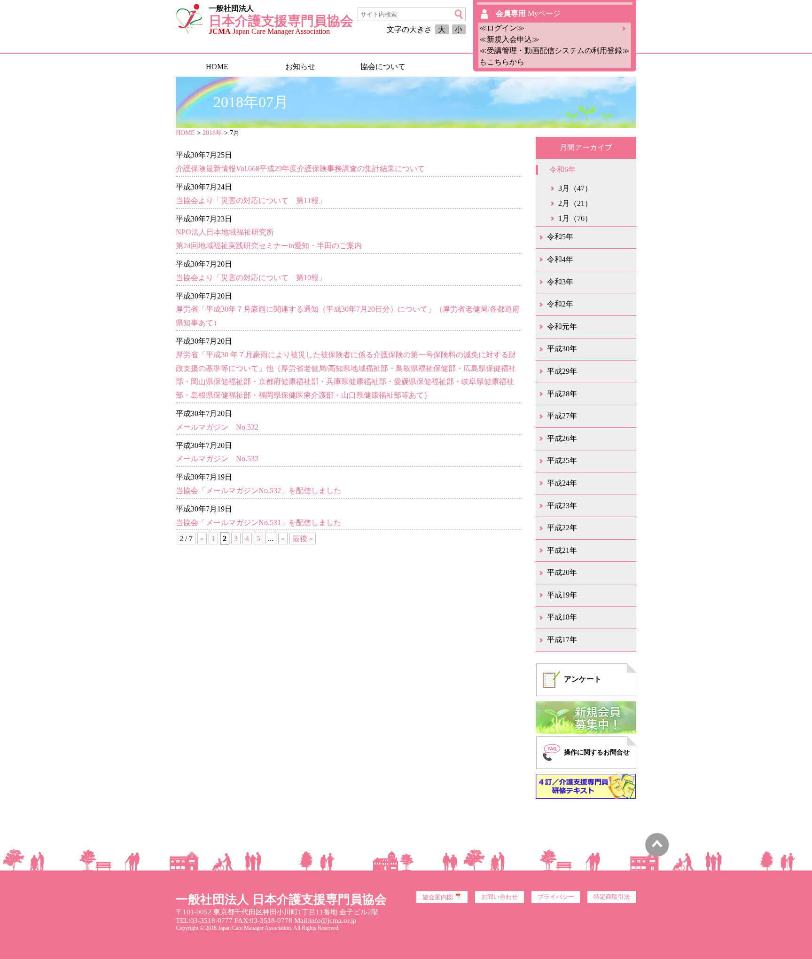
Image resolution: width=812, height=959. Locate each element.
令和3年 (560, 282)
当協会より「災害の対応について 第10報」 (251, 278)
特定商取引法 (611, 897)
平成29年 (562, 371)
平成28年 (562, 394)
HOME (217, 67)
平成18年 (562, 617)
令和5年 (560, 237)
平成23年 (562, 506)
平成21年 (562, 550)
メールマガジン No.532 (217, 427)
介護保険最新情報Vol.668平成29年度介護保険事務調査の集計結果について (300, 169)
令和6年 (562, 169)
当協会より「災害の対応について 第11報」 (251, 200)
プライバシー (556, 897)
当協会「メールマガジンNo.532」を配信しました (258, 491)
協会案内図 (437, 897)
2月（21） (575, 203)
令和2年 (560, 304)
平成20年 (562, 572)
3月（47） (575, 188)
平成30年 (562, 349)
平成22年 (562, 528)
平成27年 (562, 416)
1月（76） (575, 218)
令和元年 (562, 326)
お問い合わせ (499, 897)
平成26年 (562, 438)
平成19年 (562, 595)
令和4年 (560, 259)
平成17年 (562, 640)
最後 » (302, 538)
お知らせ (300, 67)
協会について (383, 67)
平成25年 (562, 460)
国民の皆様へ (465, 67)
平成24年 (562, 483)
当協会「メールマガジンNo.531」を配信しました (258, 523)
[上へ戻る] (657, 854)
